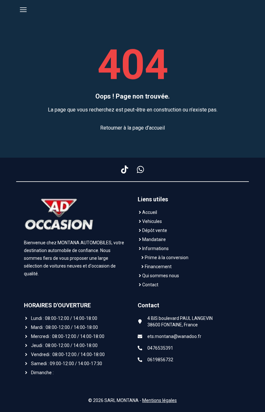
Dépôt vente (154, 230)
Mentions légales (159, 400)
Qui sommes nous (160, 275)
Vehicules (152, 221)
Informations (155, 248)
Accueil (149, 212)
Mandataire (154, 239)
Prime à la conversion (166, 257)
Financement (158, 266)
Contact (150, 284)
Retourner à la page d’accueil (132, 128)
